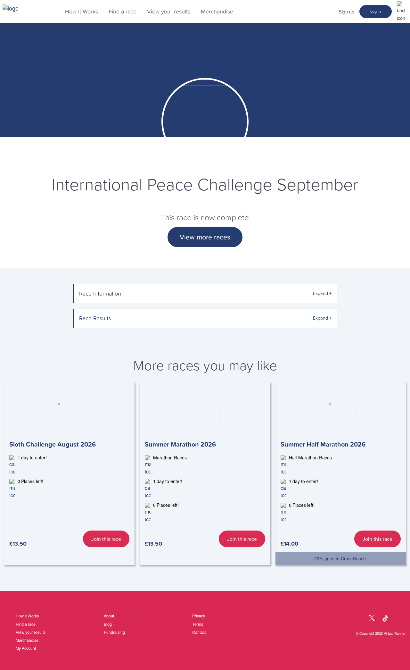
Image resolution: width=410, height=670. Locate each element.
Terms (197, 624)
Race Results (95, 318)
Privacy (198, 616)
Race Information (100, 293)
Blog (108, 624)
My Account (26, 648)
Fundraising (114, 632)
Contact (199, 632)
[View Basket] (401, 11)
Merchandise (217, 11)
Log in (375, 11)
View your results (168, 11)
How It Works (81, 11)
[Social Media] (358, 618)
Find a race (122, 11)
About (109, 616)
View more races (205, 237)
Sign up (346, 11)
